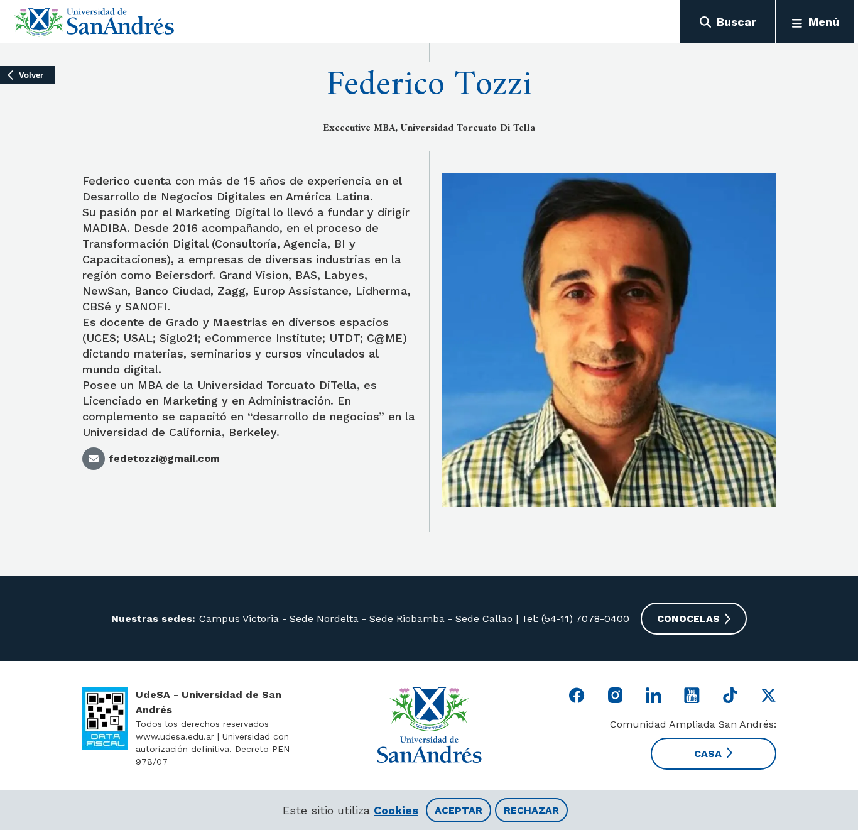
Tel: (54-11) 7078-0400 (573, 619)
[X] (768, 695)
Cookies (396, 810)
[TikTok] (730, 695)
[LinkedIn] (653, 695)
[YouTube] (692, 695)
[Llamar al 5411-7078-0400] (105, 718)
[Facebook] (577, 695)
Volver (31, 75)
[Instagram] (615, 695)
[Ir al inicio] (94, 22)
